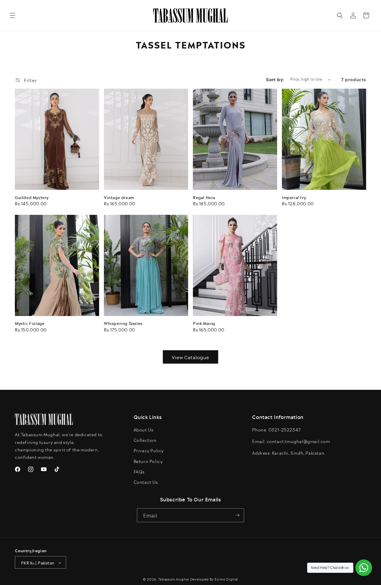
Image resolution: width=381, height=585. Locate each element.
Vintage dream (119, 197)
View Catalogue (190, 356)
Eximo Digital (226, 579)
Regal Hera (204, 197)
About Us (144, 429)
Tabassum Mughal (173, 579)
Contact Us (146, 482)
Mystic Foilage (29, 323)
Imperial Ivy (294, 197)
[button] (12, 15)
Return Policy (148, 461)
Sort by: (275, 79)
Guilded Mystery (32, 197)
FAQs (139, 471)
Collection (145, 440)
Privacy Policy (149, 451)
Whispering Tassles (123, 323)
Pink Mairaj (204, 323)
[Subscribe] (237, 515)
